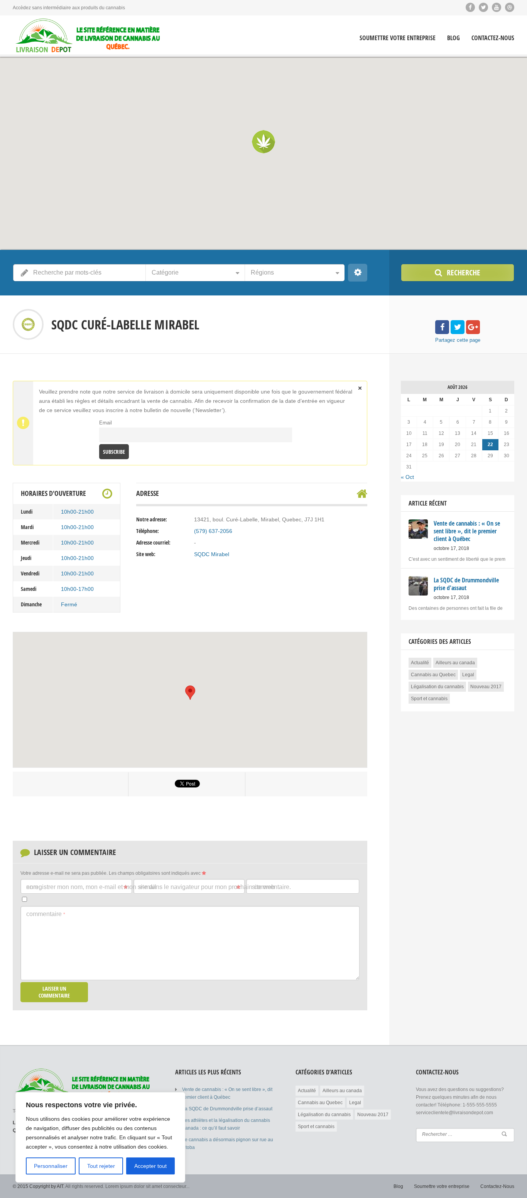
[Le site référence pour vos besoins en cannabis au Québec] (88, 35)
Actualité (420, 662)
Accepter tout (150, 1166)
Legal (468, 674)
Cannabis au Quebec (433, 674)
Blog (453, 38)
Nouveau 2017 (486, 686)
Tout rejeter (101, 1166)
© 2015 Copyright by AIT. (38, 1186)
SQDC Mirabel (211, 554)
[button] (263, 141)
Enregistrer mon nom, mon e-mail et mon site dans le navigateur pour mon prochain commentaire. (158, 887)
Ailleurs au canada (455, 662)
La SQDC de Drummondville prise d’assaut (227, 1108)
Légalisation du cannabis (437, 686)
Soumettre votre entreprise (398, 38)
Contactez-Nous (492, 38)
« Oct (407, 477)
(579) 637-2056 (213, 531)
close (360, 388)
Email (105, 423)
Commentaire (45, 914)
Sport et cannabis (429, 698)
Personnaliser (51, 1166)
